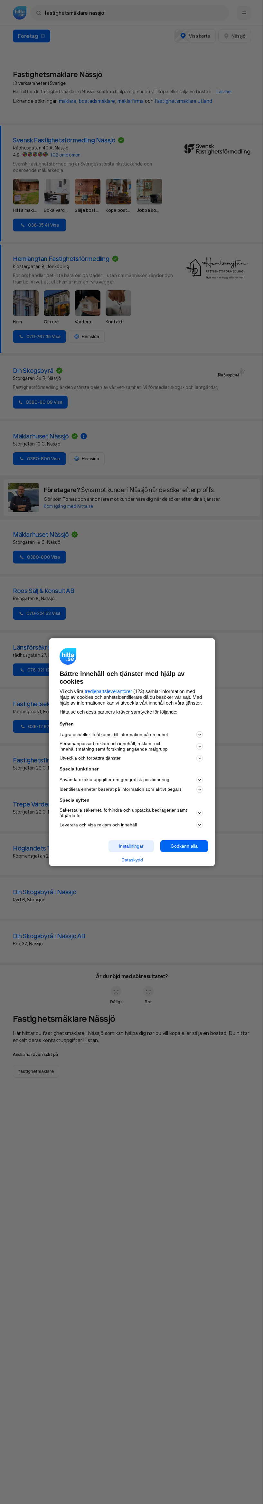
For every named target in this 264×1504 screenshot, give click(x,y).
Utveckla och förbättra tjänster (90, 758)
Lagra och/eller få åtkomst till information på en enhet (114, 734)
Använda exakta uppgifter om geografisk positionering (114, 779)
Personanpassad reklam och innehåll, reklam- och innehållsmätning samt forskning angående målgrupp (114, 746)
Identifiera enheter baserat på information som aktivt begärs (121, 789)
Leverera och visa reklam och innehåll (98, 824)
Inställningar (131, 846)
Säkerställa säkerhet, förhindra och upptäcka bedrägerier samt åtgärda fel (123, 812)
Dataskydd (132, 859)
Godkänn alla (184, 846)
